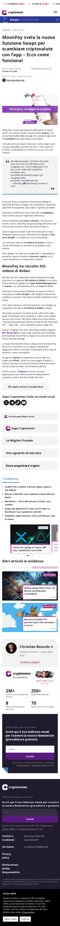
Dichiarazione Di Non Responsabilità (10, 868)
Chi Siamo (8, 846)
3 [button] (32, 555)
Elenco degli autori (44, 680)
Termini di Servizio (39, 765)
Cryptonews (6, 30)
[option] (30, 539)
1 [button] (27, 555)
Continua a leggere (30, 662)
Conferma (25, 919)
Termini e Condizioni (8, 837)
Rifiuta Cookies (10, 919)
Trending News (11, 478)
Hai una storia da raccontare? (34, 837)
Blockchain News (18, 30)
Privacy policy (6, 855)
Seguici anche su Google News (27, 386)
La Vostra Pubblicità (36, 846)
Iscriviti (30, 756)
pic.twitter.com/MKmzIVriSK (24, 180)
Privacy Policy (23, 765)
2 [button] (30, 555)
